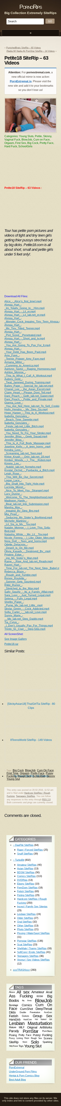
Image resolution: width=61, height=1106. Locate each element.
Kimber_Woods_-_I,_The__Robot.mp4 (27, 460)
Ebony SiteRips (25, 883)
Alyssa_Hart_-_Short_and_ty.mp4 (24, 338)
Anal (49, 992)
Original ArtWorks (39, 1027)
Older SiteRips (25, 918)
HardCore (27, 1019)
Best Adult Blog (17, 1079)
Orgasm (24, 773)
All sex (23, 992)
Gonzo (25, 1015)
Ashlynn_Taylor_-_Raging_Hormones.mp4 (30, 368)
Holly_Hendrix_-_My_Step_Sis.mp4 (26, 409)
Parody (14, 1031)
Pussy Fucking (42, 1035)
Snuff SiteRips (25, 853)
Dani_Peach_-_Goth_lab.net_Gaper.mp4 (29, 396)
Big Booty (27, 1001)
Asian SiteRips (25, 868)
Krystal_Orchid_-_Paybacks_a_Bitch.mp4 (29, 470)
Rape (26, 1038)
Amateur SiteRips (27, 864)
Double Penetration (30, 1012)
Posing (13, 1035)
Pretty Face (37, 773)
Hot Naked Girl (43, 1019)
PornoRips (30, 6)
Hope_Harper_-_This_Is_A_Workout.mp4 (29, 412)
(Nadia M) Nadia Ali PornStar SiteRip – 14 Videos (30, 51)
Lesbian (17, 1023)
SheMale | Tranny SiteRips (32, 948)
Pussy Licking (16, 1038)
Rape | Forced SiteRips (30, 849)
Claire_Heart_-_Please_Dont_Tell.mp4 (27, 392)
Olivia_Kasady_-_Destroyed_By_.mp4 (27, 551)
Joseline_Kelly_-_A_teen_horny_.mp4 (27, 446)
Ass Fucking (21, 996)
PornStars (47, 1031)
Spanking (47, 1041)
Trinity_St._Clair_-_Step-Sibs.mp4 (24, 629)
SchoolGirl (39, 776)
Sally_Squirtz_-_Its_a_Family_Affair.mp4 (28, 591)
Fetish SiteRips (25, 891)
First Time (12, 773)
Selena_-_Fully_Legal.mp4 (20, 598)
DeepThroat (44, 1009)
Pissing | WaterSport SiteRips (33, 933)
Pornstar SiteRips (27, 940)
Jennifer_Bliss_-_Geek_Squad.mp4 (25, 436)
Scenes (48, 1038)
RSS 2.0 (46, 799)
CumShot (26, 1009)
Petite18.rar (11, 644)
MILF (21, 1027)
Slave (24, 1042)
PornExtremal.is (21, 81)
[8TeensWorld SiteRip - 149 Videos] (31, 709)
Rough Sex (24, 776)
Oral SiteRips (24, 921)
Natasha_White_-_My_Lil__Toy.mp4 (26, 534)
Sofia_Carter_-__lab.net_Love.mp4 (25, 612)
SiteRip (14, 1042)
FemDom (48, 1012)
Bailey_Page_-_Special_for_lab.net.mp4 (28, 385)
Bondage (13, 1004)
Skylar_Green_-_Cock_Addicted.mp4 (26, 608)
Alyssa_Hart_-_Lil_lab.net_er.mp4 (24, 314)
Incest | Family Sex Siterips (32, 906)
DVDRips (22, 880)
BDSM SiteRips (26, 872)
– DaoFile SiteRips (23, 845)
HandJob (14, 1019)
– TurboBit (18, 859)
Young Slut (13, 779)
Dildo (12, 1012)
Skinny (51, 776)
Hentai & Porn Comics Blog (24, 1075)
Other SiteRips (25, 925)
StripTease (13, 1046)
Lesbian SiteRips (26, 914)
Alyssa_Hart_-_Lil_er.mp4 (20, 311)
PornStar (30, 1031)
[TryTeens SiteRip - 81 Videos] (31, 745)
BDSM (40, 996)
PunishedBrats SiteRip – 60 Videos (23, 47)
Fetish (13, 1016)
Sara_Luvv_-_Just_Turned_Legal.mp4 (27, 595)
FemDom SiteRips (27, 887)
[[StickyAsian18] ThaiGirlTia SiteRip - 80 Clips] (31, 673)
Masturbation (40, 1023)
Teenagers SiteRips (25, 796)
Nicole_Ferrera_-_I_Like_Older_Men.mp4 (29, 537)
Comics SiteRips (26, 876)
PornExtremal (16, 1067)
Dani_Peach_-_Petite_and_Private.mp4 (28, 399)
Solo (35, 1042)
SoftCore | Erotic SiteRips (31, 952)
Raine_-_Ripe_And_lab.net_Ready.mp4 (28, 561)
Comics (27, 1005)
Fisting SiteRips (25, 895)
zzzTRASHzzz (21, 969)
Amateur (37, 992)
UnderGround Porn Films (23, 1071)
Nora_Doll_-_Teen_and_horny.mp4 (25, 541)
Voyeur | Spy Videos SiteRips (33, 959)
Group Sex (42, 1016)
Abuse (12, 992)
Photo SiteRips (25, 929)
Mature (12, 1027)
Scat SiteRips (24, 944)
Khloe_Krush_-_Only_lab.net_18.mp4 (27, 456)
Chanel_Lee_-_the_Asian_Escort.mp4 (27, 389)
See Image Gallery (15, 639)
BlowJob (43, 1000)
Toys (21, 1046)
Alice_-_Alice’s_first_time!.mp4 (23, 301)
